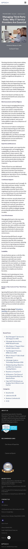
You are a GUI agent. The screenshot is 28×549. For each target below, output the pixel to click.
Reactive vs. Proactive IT (13, 372)
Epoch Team (15, 49)
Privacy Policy (14, 546)
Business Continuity (13, 398)
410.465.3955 (8, 527)
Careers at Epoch (10, 453)
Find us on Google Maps (7, 512)
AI (7, 401)
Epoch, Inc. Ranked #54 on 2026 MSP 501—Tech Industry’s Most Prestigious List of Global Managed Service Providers (13, 482)
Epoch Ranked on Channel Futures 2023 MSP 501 (14, 494)
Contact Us (4, 533)
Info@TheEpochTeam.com (11, 530)
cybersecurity (21, 13)
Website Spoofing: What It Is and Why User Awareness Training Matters (14, 367)
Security (14, 13)
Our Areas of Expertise (12, 444)
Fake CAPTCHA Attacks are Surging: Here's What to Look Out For (15, 383)
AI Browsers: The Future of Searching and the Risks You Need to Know (14, 376)
